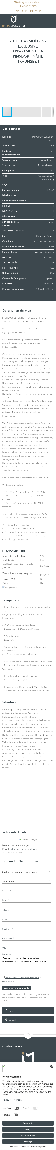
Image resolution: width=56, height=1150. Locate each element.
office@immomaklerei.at (29, 2)
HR (22, 11)
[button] (51, 70)
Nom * (5, 900)
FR (31, 11)
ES (36, 11)
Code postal (8, 938)
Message (6, 954)
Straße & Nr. (8, 929)
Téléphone (7, 910)
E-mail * (6, 919)
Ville (4, 948)
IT (40, 11)
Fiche (10, 1011)
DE (17, 11)
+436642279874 (29, 6)
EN (27, 11)
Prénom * (6, 891)
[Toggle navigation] (49, 21)
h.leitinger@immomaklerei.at (24, 849)
